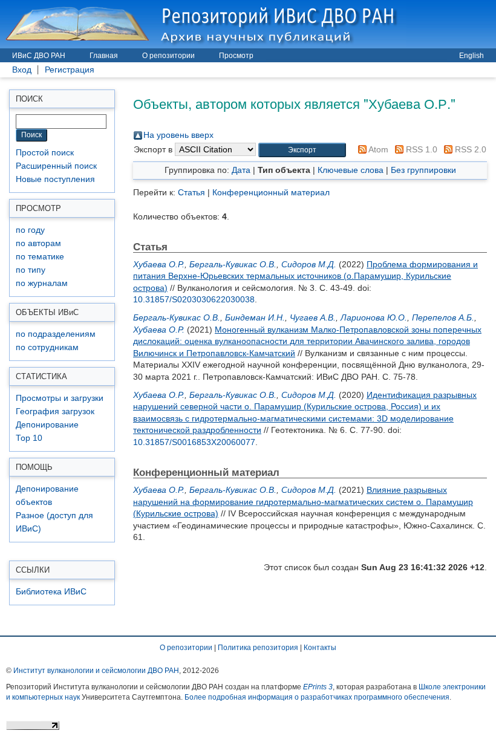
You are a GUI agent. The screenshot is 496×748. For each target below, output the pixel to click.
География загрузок (55, 411)
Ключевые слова (350, 170)
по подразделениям (56, 334)
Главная (104, 55)
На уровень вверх (178, 135)
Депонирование (47, 424)
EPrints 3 (318, 687)
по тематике (40, 256)
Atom (377, 149)
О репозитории (168, 55)
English (471, 55)
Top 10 (29, 438)
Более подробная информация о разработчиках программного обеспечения (316, 697)
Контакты (320, 647)
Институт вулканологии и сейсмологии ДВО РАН (96, 670)
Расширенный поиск (56, 166)
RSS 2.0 (469, 149)
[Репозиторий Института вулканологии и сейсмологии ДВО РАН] (203, 24)
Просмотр (236, 55)
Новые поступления (55, 179)
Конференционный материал (271, 192)
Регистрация (69, 69)
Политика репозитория (258, 647)
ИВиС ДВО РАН (38, 55)
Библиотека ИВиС (51, 591)
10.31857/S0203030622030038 (194, 299)
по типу (30, 270)
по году (30, 230)
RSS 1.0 (420, 149)
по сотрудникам (47, 347)
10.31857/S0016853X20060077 (194, 442)
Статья (191, 192)
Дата (241, 170)
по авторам (38, 243)
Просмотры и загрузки (59, 398)
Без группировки (423, 170)
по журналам (42, 283)
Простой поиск (45, 152)
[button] (302, 150)
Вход (21, 69)
